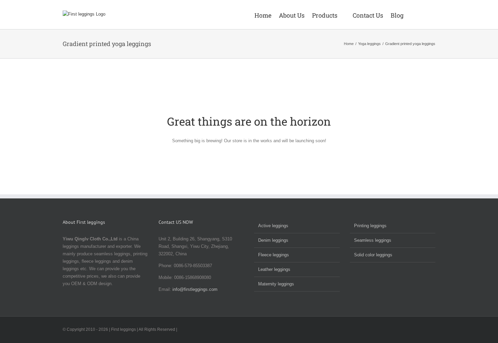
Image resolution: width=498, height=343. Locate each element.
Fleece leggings (273, 254)
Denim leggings (273, 240)
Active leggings (273, 225)
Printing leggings (370, 225)
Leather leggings (274, 269)
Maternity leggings (276, 283)
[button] (425, 14)
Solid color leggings (373, 254)
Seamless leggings (372, 240)
